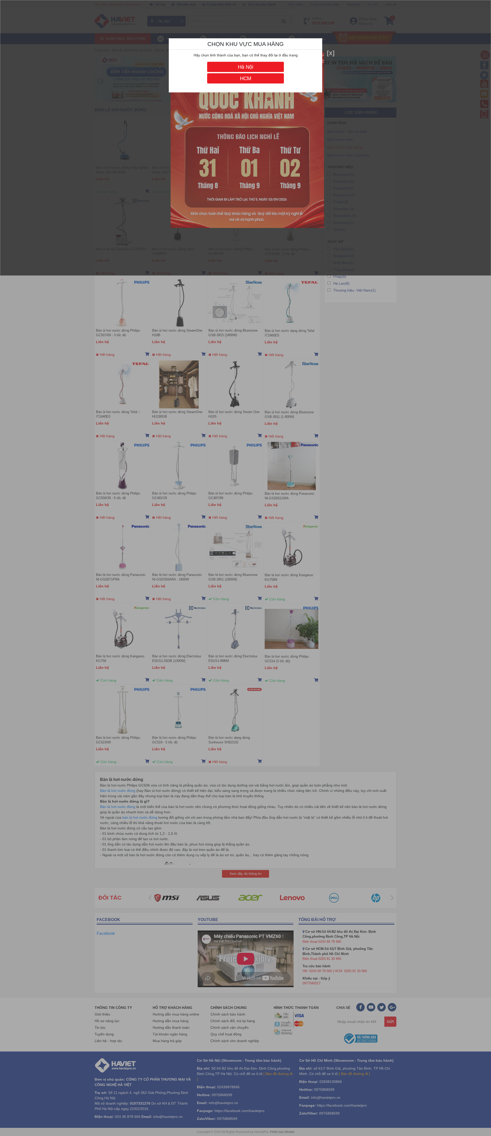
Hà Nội (245, 67)
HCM (245, 78)
